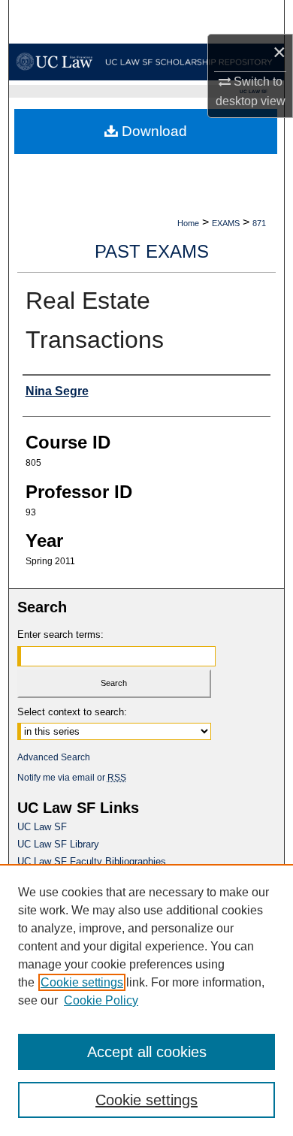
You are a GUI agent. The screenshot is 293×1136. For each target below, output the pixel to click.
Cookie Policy (101, 1000)
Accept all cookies (147, 1052)
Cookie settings (82, 982)
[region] (146, 1000)
